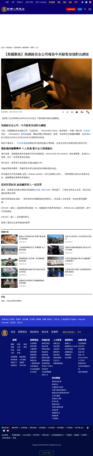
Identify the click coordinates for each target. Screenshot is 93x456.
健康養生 (69, 340)
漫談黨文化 (56, 413)
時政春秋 (45, 352)
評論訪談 (46, 340)
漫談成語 (56, 355)
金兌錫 (20, 184)
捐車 (70, 2)
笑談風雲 (56, 346)
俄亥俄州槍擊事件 (11, 148)
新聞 (32, 47)
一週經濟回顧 (35, 363)
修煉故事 (55, 416)
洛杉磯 (25, 319)
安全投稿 (51, 428)
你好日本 (81, 346)
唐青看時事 (46, 363)
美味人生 (81, 355)
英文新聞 (52, 2)
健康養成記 (69, 352)
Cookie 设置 (46, 453)
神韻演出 (14, 365)
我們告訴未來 (56, 381)
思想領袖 (45, 355)
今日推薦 (22, 360)
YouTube (90, 2)
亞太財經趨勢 (35, 369)
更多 (14, 438)
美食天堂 (81, 352)
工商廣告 (55, 418)
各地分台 (20, 2)
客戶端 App (79, 428)
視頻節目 (9, 47)
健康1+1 (68, 343)
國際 (12, 344)
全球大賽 (22, 365)
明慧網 (69, 435)
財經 (18, 350)
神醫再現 (68, 355)
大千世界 (81, 360)
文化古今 (56, 360)
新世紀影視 (6, 438)
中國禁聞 (33, 349)
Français (81, 319)
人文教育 (57, 340)
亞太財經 (33, 372)
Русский (5, 323)
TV (80, 9)
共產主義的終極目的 (59, 390)
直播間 (54, 332)
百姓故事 (55, 410)
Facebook (82, 2)
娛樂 (25, 344)
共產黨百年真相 (57, 387)
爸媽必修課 (57, 357)
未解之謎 (56, 343)
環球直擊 (33, 346)
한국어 (20, 323)
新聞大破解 (46, 357)
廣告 (59, 2)
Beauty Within (83, 357)
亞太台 (57, 319)
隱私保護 (33, 428)
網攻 (43, 125)
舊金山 (50, 319)
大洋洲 (32, 319)
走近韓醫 (68, 357)
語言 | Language (41, 2)
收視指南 (24, 428)
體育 (25, 347)
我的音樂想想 (83, 372)
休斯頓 (38, 319)
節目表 (45, 332)
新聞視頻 (34, 340)
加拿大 (18, 319)
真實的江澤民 (56, 398)
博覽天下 (14, 362)
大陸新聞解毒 (46, 372)
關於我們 (15, 428)
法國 (44, 319)
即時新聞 (14, 360)
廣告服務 (60, 428)
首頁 (2, 47)
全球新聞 (33, 343)
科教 (18, 353)
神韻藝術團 (16, 435)
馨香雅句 (56, 352)
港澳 (18, 344)
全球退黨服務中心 (57, 435)
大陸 (12, 353)
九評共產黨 (56, 396)
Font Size (82, 111)
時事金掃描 (46, 349)
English (73, 319)
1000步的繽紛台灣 (84, 367)
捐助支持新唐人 (68, 332)
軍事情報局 (46, 360)
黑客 (25, 134)
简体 (31, 2)
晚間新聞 (25, 47)
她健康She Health (71, 346)
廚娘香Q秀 (82, 363)
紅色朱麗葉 (22, 143)
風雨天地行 (56, 404)
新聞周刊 (33, 357)
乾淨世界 (36, 435)
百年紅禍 (55, 401)
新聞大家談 (46, 343)
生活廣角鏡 (82, 343)
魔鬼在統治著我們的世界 (60, 393)
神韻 (7, 2)
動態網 (76, 435)
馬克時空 (45, 369)
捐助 (64, 2)
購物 (76, 2)
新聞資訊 (22, 332)
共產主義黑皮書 (57, 407)
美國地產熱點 (58, 363)
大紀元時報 (27, 435)
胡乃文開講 (69, 349)
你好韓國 (81, 349)
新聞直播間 (71, 9)
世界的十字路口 (47, 366)
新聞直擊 (33, 355)
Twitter (86, 2)
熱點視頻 (22, 357)
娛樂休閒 (82, 340)
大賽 (12, 2)
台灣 (18, 347)
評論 (12, 350)
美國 (12, 347)
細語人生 (45, 375)
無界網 (84, 435)
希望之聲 (45, 435)
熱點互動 (45, 346)
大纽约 (12, 319)
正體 (27, 2)
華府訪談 (33, 360)
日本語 (13, 323)
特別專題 (56, 378)
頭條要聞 (14, 357)
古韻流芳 (56, 349)
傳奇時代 (55, 384)
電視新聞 (17, 47)
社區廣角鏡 (34, 366)
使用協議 (42, 428)
